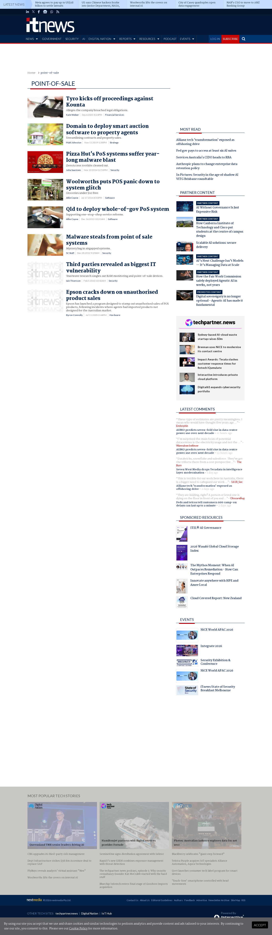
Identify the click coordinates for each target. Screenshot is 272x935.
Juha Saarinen (73, 170)
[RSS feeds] (58, 12)
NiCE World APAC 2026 (217, 630)
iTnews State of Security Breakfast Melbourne (218, 689)
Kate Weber (72, 114)
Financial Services (114, 114)
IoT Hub (107, 913)
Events (187, 619)
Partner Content (197, 192)
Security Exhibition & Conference (215, 662)
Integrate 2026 (211, 647)
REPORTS (125, 38)
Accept (260, 925)
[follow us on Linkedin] (27, 12)
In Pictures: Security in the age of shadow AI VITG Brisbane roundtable (207, 177)
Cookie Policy (78, 928)
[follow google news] (45, 12)
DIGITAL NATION (100, 38)
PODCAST (170, 38)
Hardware (115, 315)
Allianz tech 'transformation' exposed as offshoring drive (205, 142)
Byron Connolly (74, 315)
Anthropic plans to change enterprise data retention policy (206, 166)
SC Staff (70, 253)
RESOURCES (147, 38)
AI (83, 38)
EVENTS (185, 38)
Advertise (201, 900)
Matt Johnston (73, 142)
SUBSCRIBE (230, 38)
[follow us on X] (33, 12)
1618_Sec (237, 481)
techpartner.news (67, 913)
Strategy (114, 142)
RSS (243, 900)
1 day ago (212, 472)
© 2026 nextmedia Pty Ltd (56, 900)
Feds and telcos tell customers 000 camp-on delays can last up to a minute (206, 504)
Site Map (235, 900)
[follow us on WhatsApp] (52, 12)
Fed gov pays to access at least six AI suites (206, 151)
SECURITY (72, 38)
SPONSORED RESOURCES (201, 517)
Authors (178, 900)
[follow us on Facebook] (38, 12)
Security (115, 170)
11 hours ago (224, 433)
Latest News (13, 4)
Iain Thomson (73, 280)
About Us (145, 900)
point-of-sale (50, 73)
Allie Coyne (72, 197)
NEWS (30, 38)
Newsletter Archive (218, 900)
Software (110, 197)
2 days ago (208, 489)
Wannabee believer (187, 445)
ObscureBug (237, 498)
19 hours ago (225, 453)
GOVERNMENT (52, 38)
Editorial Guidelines (161, 900)
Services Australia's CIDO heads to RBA (203, 158)
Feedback (189, 900)
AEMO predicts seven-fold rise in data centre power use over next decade (206, 431)
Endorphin (182, 425)
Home (31, 73)
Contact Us (132, 900)
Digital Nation (89, 913)
